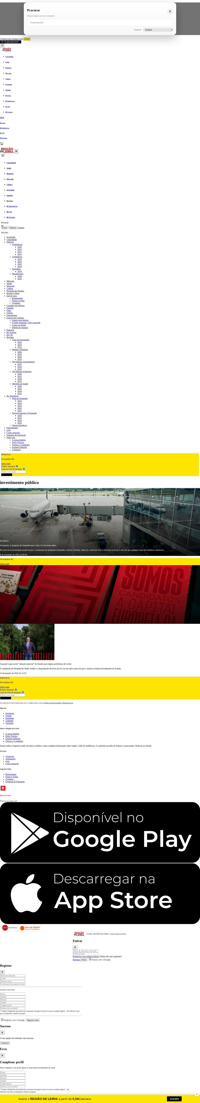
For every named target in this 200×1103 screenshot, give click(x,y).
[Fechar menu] (16, 151)
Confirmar (5, 1043)
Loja (21, 39)
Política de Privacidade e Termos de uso (58, 703)
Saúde (9, 283)
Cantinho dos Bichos (15, 305)
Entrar (26, 39)
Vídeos (10, 313)
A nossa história (19, 440)
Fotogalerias (12, 315)
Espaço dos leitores (20, 320)
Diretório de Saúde (20, 384)
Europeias (16, 269)
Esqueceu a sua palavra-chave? (86, 956)
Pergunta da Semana (15, 291)
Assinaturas (10, 759)
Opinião (10, 308)
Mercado (10, 281)
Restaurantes (17, 298)
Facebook (9, 713)
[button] (100, 117)
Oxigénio (16, 303)
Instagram (9, 718)
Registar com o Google (13, 1020)
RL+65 (10, 335)
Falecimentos (12, 428)
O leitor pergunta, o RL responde (26, 323)
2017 (19, 252)
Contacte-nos (6, 39)
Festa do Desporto (20, 398)
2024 (19, 261)
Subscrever (6, 475)
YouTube (9, 723)
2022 (19, 264)
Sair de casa (12, 296)
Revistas (10, 337)
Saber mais (5, 463)
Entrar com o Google (100, 960)
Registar (13, 228)
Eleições (10, 242)
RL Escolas (11, 332)
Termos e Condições (21, 445)
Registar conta (33, 1020)
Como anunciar (13, 433)
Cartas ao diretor (19, 325)
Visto (9, 310)
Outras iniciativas (19, 425)
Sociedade (11, 237)
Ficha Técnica (18, 442)
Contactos (16, 450)
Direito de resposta (20, 327)
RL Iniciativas (13, 396)
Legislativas (17, 257)
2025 (19, 247)
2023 (19, 347)
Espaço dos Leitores (15, 318)
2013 (19, 254)
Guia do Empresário (20, 340)
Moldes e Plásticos (20, 349)
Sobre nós (11, 437)
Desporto (10, 286)
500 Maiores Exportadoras (23, 362)
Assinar (15, 39)
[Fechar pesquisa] (170, 11)
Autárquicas (17, 244)
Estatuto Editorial (19, 447)
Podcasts (10, 330)
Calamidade (12, 239)
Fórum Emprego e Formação (24, 413)
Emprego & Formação (16, 435)
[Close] (75, 947)
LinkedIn (9, 721)
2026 (19, 276)
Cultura (10, 288)
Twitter (8, 716)
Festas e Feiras (18, 301)
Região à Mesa (13, 293)
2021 (19, 249)
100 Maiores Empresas (22, 371)
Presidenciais (17, 274)
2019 (19, 266)
